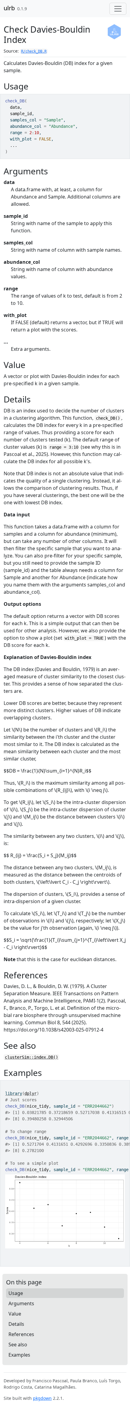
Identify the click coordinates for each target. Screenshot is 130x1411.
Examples (19, 1354)
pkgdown (42, 1398)
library (13, 1093)
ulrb (9, 8)
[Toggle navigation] (117, 9)
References (21, 1334)
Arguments (21, 1303)
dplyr (30, 1093)
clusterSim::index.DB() (31, 1057)
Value (14, 1313)
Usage (15, 1293)
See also (17, 1344)
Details (16, 1324)
